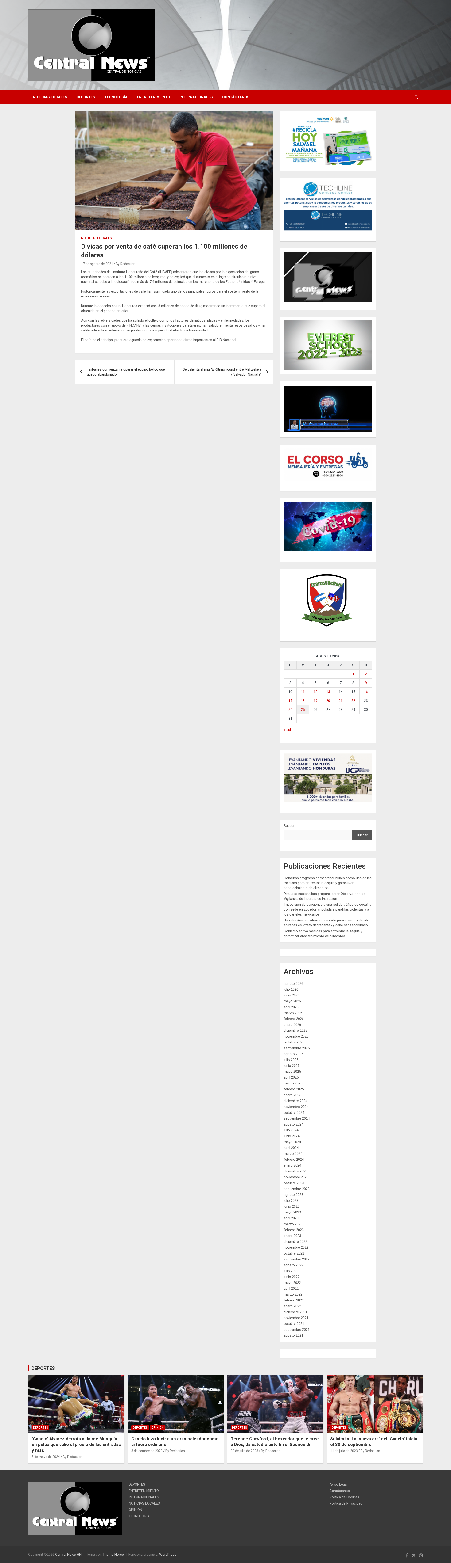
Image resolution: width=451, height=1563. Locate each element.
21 (340, 701)
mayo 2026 (292, 1001)
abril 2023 (291, 1218)
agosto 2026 (293, 983)
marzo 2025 (293, 1083)
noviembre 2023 (296, 1177)
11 (303, 692)
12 (315, 692)
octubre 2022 (294, 1253)
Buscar (289, 826)
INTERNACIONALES (196, 97)
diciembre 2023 (295, 1171)
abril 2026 (291, 1007)
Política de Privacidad (346, 1503)
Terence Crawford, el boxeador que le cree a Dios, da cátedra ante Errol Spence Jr (275, 1441)
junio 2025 (291, 1066)
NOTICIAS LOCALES (50, 97)
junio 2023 (291, 1206)
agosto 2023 (293, 1195)
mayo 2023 (292, 1212)
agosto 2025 (293, 1054)
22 (353, 701)
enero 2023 (292, 1236)
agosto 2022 (293, 1265)
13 (328, 692)
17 (290, 701)
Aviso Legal (338, 1484)
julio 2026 (291, 989)
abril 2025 (291, 1077)
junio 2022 (291, 1277)
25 (303, 709)
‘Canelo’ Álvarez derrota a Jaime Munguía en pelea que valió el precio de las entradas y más (76, 1444)
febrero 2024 (294, 1159)
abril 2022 (291, 1288)
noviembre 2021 (296, 1318)
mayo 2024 (292, 1142)
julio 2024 (291, 1130)
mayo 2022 (292, 1283)
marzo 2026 (293, 1013)
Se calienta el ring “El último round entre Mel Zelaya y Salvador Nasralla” (222, 371)
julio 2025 (291, 1060)
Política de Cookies (344, 1497)
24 (290, 709)
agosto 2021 (293, 1335)
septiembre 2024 (297, 1118)
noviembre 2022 (296, 1247)
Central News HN (68, 1554)
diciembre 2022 (295, 1242)
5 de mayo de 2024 (46, 1457)
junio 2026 (291, 995)
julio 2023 (291, 1200)
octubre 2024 (294, 1112)
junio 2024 (291, 1136)
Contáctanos (235, 97)
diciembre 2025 (295, 1030)
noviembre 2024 (296, 1107)
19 (315, 701)
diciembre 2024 (295, 1101)
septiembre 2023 (297, 1189)
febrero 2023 (294, 1230)
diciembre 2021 (295, 1312)
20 (328, 701)
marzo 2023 (293, 1224)
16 (366, 692)
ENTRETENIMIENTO (153, 97)
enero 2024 (292, 1165)
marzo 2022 (293, 1294)
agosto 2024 (293, 1124)
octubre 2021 (294, 1324)
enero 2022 (292, 1306)
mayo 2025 (292, 1071)
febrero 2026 (294, 1019)
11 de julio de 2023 (344, 1451)
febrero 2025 (294, 1089)
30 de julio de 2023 (244, 1451)
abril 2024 (291, 1148)
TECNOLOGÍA (116, 97)
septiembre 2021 (297, 1329)
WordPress (167, 1554)
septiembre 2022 (297, 1259)
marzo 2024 (293, 1154)
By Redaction (125, 264)
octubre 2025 (294, 1042)
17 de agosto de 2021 (97, 264)
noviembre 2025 (296, 1036)
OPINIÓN (158, 1427)
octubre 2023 (294, 1183)
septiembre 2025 (297, 1048)
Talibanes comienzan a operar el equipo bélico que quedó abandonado (126, 371)
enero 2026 (292, 1025)
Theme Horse (113, 1554)
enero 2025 (292, 1095)
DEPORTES (86, 97)
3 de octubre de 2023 (147, 1451)
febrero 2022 (294, 1300)
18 (303, 701)
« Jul (287, 730)
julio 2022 (291, 1271)
